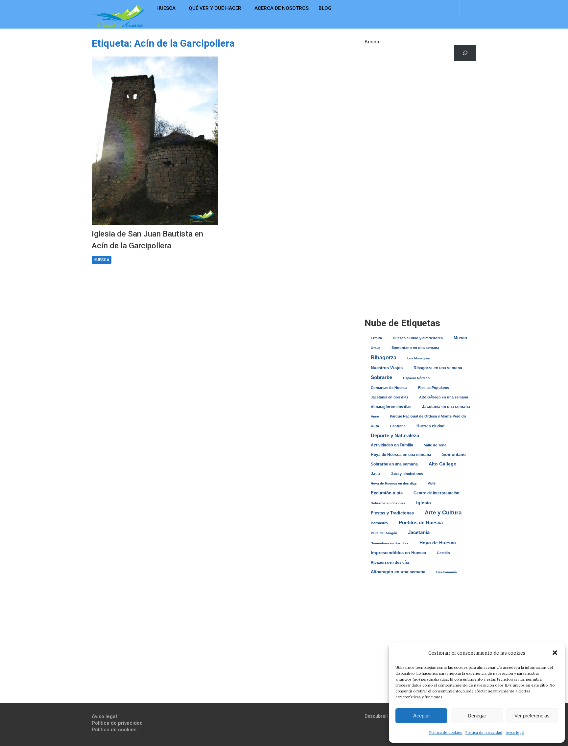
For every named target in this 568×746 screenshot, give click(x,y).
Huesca (166, 8)
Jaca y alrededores (407, 474)
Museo (460, 337)
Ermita (376, 338)
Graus (376, 348)
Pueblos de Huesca (421, 522)
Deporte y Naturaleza (395, 435)
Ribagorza (383, 357)
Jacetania (419, 532)
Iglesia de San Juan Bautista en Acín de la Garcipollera (147, 239)
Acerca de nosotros (281, 8)
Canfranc (398, 426)
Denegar (477, 715)
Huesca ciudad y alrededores (418, 338)
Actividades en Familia (392, 445)
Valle (432, 483)
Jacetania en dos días (389, 397)
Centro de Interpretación (436, 493)
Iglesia (423, 502)
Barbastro (379, 523)
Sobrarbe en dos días (388, 503)
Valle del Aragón (384, 533)
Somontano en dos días (390, 543)
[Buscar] (465, 53)
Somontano (454, 454)
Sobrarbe (381, 377)
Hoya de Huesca (437, 542)
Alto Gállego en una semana (443, 397)
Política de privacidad (483, 732)
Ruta (375, 426)
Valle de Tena (435, 445)
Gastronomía (446, 572)
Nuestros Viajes (387, 367)
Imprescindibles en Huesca (398, 552)
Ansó (375, 416)
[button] (555, 652)
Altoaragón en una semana (398, 571)
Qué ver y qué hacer (215, 8)
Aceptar (421, 715)
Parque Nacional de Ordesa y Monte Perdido (428, 416)
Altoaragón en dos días (391, 407)
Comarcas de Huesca (389, 388)
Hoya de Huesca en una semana (401, 454)
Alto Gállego (443, 464)
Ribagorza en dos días (390, 562)
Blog (325, 8)
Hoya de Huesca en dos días (394, 483)
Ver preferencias (532, 715)
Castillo (443, 553)
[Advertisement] (420, 123)
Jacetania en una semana (446, 407)
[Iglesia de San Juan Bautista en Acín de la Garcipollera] (155, 141)
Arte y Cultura (443, 512)
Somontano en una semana (415, 348)
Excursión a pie (387, 492)
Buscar (373, 42)
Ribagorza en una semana (438, 368)
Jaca (375, 474)
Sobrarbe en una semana (394, 464)
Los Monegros (418, 358)
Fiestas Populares (433, 388)
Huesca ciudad (430, 426)
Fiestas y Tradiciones (392, 512)
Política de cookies (445, 732)
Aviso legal (515, 732)
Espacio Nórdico (416, 378)
